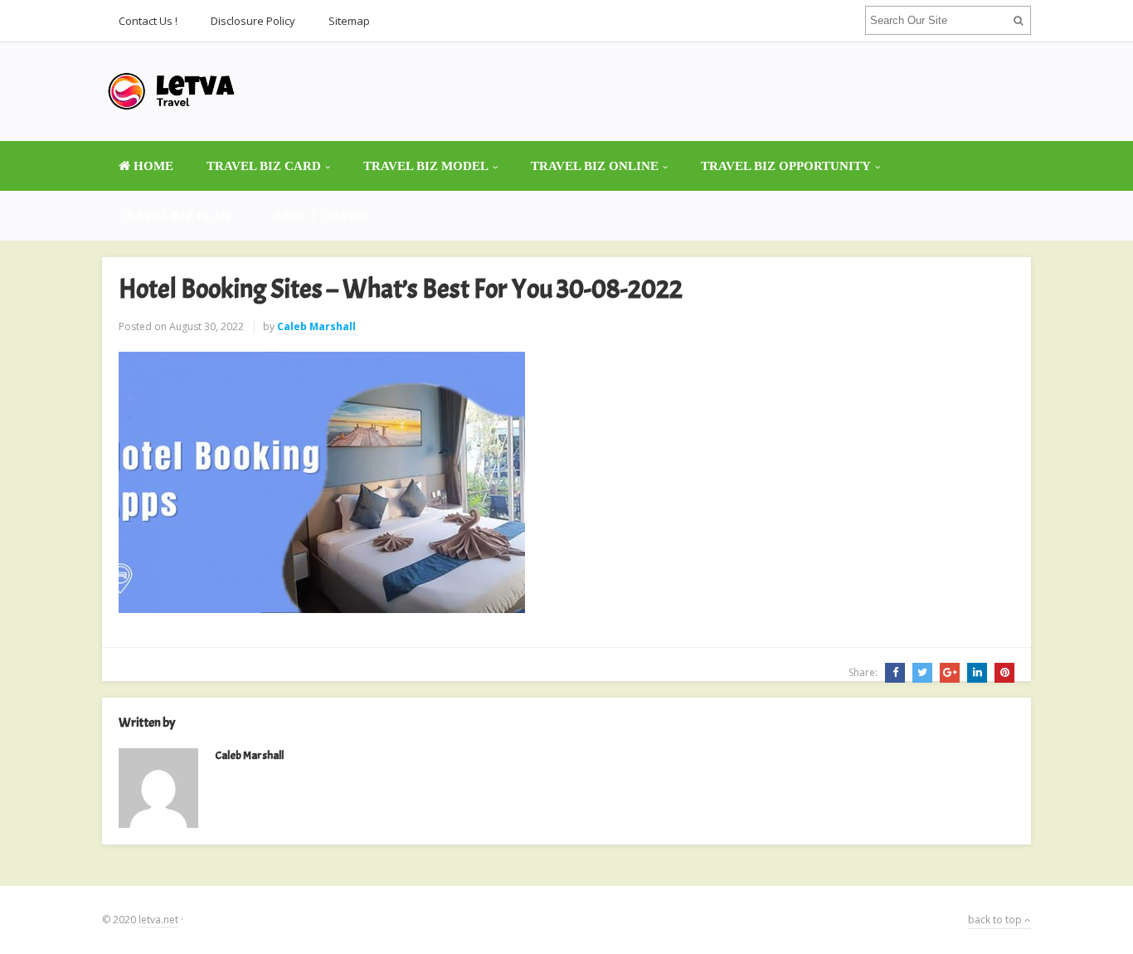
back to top (996, 920)
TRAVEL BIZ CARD (264, 166)
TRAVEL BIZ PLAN (175, 215)
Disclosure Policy (253, 20)
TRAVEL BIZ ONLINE (595, 166)
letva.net (158, 920)
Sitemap (349, 20)
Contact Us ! (148, 20)
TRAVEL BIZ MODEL (426, 166)
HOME (151, 166)
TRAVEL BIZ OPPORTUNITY (786, 166)
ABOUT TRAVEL (322, 215)
